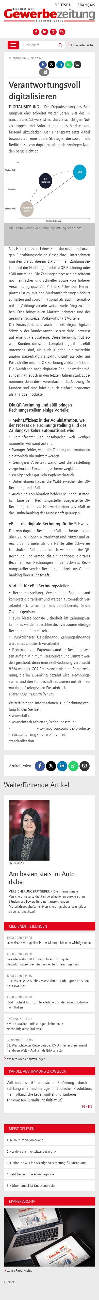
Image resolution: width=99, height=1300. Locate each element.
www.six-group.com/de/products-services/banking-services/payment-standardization (49, 735)
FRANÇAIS (86, 5)
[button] (60, 45)
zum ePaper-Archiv (19, 1270)
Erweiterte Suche (81, 45)
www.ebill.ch (21, 716)
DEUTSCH (63, 5)
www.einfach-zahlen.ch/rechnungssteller (44, 722)
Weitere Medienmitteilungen (26, 1059)
